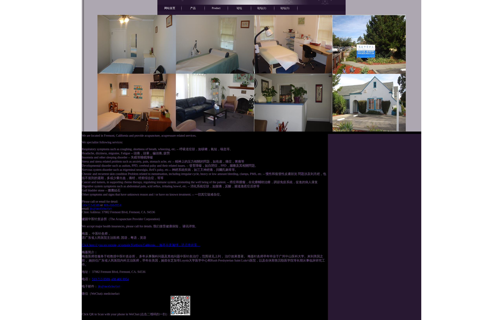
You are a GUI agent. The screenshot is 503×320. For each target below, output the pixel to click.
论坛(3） (285, 8)
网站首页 (169, 8)
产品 (193, 8)
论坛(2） (262, 8)
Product (216, 8)
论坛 (239, 8)
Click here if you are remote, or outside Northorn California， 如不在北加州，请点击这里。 (141, 245)
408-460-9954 (112, 205)
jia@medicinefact (101, 208)
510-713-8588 (90, 205)
